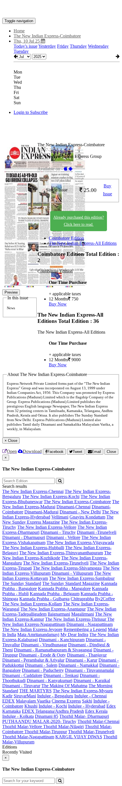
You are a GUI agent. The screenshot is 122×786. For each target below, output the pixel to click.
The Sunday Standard (21, 583)
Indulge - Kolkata (18, 716)
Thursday (78, 46)
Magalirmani (82, 614)
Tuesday (21, 51)
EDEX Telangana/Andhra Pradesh (53, 711)
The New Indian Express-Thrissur (76, 619)
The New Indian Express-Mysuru (83, 690)
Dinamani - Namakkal (78, 665)
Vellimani (59, 517)
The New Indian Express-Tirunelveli (56, 563)
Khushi (30, 706)
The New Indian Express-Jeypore (32, 629)
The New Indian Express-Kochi (50, 496)
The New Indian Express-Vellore (46, 527)
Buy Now (58, 304)
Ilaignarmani (59, 614)
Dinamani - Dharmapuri (23, 537)
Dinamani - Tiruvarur (21, 685)
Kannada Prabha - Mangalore (64, 588)
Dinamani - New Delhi (80, 511)
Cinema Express (66, 701)
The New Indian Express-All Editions (83, 243)
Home (19, 30)
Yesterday (47, 46)
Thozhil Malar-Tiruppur (45, 731)
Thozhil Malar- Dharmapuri (84, 716)
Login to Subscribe (31, 112)
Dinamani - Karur (81, 660)
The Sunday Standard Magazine (71, 583)
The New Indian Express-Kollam (32, 603)
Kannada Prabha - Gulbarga (44, 598)
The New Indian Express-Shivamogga (67, 568)
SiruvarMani (25, 695)
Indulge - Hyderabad (86, 706)
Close (111, 452)
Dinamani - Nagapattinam (89, 624)
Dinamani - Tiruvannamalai (89, 670)
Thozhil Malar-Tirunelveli (91, 731)
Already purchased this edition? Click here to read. (78, 221)
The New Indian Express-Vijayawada (80, 542)
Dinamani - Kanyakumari (49, 680)
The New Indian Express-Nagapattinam (58, 622)
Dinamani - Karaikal (91, 680)
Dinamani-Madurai (41, 511)
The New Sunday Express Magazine (57, 519)
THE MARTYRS (35, 690)
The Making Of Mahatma (64, 685)
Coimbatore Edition (66, 238)
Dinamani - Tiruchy (58, 532)
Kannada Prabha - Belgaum (54, 593)
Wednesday (98, 46)
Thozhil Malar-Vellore (22, 726)
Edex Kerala (96, 711)
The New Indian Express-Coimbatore (77, 501)
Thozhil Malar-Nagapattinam (28, 736)
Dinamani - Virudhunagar (44, 644)
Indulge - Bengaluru (55, 695)
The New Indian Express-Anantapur (53, 609)
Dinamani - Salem (41, 665)
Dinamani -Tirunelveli (96, 532)
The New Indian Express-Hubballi (33, 547)
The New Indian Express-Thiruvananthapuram (61, 552)
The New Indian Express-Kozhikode (56, 555)
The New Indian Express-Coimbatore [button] (47, 36)
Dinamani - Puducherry (43, 670)
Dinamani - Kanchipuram (62, 639)
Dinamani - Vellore (63, 537)
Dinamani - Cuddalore (22, 675)
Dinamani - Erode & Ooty (42, 655)
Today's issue (25, 46)
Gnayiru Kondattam (87, 517)
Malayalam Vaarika (33, 701)
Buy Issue (107, 189)
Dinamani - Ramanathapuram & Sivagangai (53, 649)
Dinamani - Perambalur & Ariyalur (33, 660)
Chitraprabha (82, 598)
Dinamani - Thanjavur (87, 655)
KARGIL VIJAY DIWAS (78, 736)
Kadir (7, 695)
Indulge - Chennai (90, 695)
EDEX (8, 701)
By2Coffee (105, 598)
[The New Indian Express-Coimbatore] (61, 9)
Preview (11, 292)
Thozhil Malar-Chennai (98, 721)
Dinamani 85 (46, 716)
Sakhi (87, 701)
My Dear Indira (74, 634)
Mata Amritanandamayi (38, 634)
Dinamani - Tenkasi (61, 675)
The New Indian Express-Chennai (33, 491)
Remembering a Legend (85, 629)
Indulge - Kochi (53, 706)
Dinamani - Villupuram (72, 573)
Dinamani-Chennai (73, 506)
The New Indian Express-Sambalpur (82, 578)
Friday (63, 46)
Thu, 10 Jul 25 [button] (27, 41)
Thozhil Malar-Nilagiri (63, 726)
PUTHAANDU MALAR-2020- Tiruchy (39, 721)
